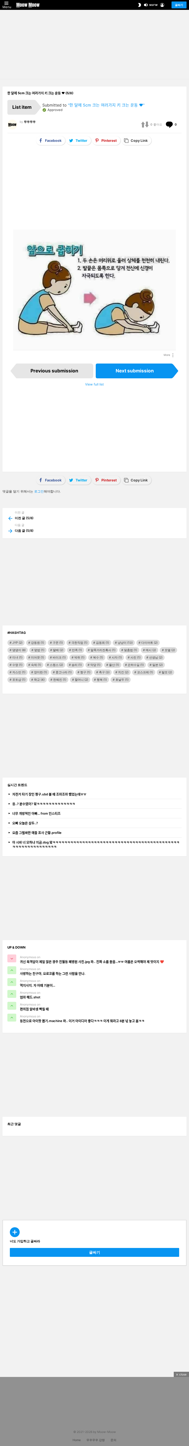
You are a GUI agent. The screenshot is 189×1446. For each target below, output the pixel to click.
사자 (117, 657)
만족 (77, 650)
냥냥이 (125, 642)
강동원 (37, 642)
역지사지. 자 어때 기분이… (37, 985)
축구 (104, 672)
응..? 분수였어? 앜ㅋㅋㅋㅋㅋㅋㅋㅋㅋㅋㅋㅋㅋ (43, 804)
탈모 (167, 672)
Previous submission (54, 371)
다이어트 (149, 642)
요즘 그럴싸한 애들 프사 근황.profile (37, 833)
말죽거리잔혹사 (103, 650)
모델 (170, 650)
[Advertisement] (94, 44)
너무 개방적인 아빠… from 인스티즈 (36, 813)
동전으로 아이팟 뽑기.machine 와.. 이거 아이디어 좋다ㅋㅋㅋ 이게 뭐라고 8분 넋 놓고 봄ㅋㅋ (82, 1021)
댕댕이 (19, 650)
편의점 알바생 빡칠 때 (34, 1009)
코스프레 (145, 672)
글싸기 (179, 5)
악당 (95, 665)
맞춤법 (130, 650)
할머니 (81, 679)
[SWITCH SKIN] (140, 5)
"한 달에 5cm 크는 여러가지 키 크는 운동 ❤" (106, 105)
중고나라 (64, 672)
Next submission (135, 371)
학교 (39, 679)
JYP (17, 642)
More (167, 355)
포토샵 (18, 679)
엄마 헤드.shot (30, 997)
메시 (151, 650)
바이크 (59, 657)
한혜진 (59, 679)
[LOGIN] (162, 5)
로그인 (39, 491)
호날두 (121, 679)
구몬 (58, 642)
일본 (157, 665)
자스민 (18, 672)
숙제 (36, 665)
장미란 (40, 672)
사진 (135, 657)
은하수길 (136, 665)
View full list (94, 384)
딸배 (58, 650)
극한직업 (79, 642)
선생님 (155, 657)
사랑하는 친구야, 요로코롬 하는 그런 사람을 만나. (52, 973)
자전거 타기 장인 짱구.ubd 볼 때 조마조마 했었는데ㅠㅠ (49, 794)
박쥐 (79, 657)
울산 (114, 665)
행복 (102, 679)
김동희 (102, 642)
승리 (77, 665)
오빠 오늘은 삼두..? (25, 823)
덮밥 (39, 650)
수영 (17, 665)
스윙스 (56, 665)
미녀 (17, 657)
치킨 (123, 672)
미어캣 (37, 657)
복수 (98, 657)
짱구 (85, 672)
